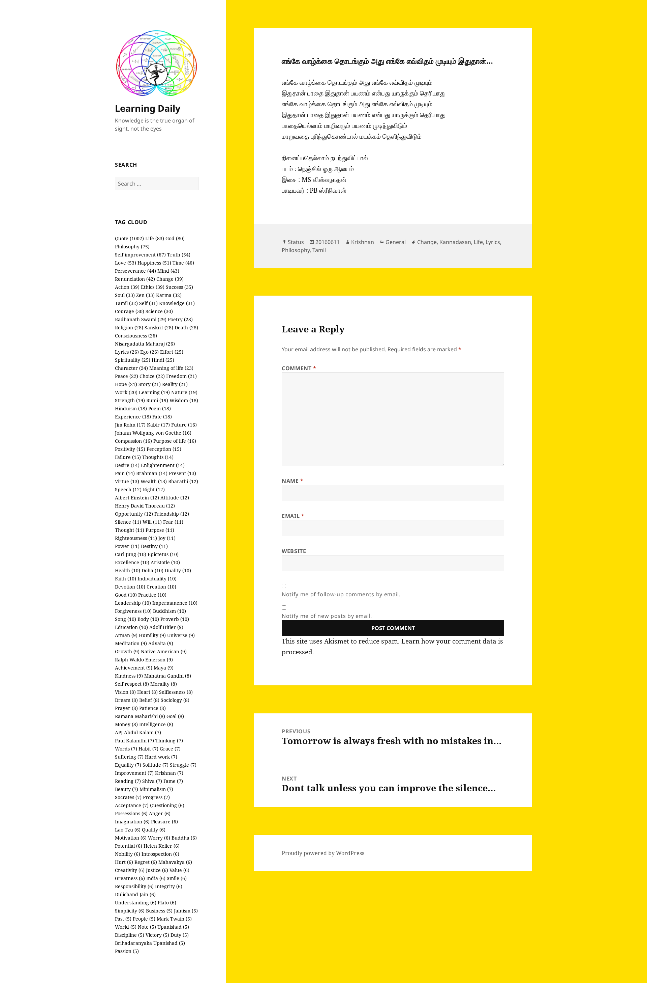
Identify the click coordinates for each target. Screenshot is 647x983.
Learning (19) (154, 392)
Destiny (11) (154, 546)
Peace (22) (126, 376)
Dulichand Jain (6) (135, 894)
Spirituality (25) (132, 360)
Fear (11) (173, 522)
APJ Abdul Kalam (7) (138, 732)
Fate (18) (162, 416)
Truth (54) (178, 254)
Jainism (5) (186, 910)
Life (478, 242)
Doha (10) (152, 570)
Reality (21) (175, 384)
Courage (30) (129, 311)
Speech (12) (128, 489)
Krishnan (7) (169, 773)
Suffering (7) (129, 757)
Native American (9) (164, 651)
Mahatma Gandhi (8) (167, 676)
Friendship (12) (171, 514)
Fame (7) (173, 781)
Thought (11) (129, 530)
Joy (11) (167, 538)
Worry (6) (159, 838)
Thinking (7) (169, 740)
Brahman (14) (151, 473)
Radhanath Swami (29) (140, 319)
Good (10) (126, 595)
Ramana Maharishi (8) (140, 716)
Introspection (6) (160, 854)
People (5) (144, 919)
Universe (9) (181, 635)
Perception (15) (164, 449)
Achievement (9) (133, 667)
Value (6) (179, 870)
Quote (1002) (129, 238)
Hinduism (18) (131, 408)
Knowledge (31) (177, 303)
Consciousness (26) (136, 335)
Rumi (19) (157, 400)
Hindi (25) (163, 360)
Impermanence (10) (174, 603)
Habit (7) (148, 748)
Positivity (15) (130, 449)
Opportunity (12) (134, 514)
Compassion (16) (133, 441)
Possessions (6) (131, 813)
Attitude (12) (174, 497)
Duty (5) (180, 935)
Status (296, 242)
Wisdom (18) (184, 400)
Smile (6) (177, 878)
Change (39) (170, 279)
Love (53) (125, 263)
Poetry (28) (180, 319)
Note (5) (147, 927)
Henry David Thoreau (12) (145, 505)
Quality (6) (153, 829)
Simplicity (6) (130, 910)
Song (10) (125, 619)
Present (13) (182, 473)
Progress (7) (156, 797)
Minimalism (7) (156, 789)
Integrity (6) (168, 886)
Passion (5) (127, 951)
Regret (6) (145, 862)
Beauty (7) (126, 789)
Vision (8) (125, 692)
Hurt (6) (124, 862)
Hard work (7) (161, 757)
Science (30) (159, 311)
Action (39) (127, 287)
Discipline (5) (129, 935)
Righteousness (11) (136, 538)
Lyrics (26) (127, 352)
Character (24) (131, 368)
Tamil (319, 250)
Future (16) (184, 424)
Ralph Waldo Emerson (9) (144, 659)
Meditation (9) (131, 643)
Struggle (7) (183, 765)
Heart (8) (147, 692)
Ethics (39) (152, 287)
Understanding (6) (135, 902)
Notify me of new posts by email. (327, 616)
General (396, 242)
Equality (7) (128, 765)
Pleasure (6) (164, 821)
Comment (299, 368)
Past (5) (123, 919)
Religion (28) (129, 327)
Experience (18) (133, 416)
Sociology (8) (175, 700)
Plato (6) (167, 902)
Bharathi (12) (183, 481)
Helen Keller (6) (162, 846)
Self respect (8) (132, 684)
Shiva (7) (152, 781)
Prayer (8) (126, 708)
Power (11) (127, 546)
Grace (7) (170, 748)
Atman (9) (126, 635)
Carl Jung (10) (130, 554)
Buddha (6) (184, 838)
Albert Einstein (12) (137, 497)
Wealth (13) (154, 481)
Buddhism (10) (169, 611)
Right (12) (154, 489)
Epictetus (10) (163, 554)
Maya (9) (164, 667)
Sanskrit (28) (159, 327)
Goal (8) (175, 716)
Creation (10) (161, 586)
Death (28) (186, 327)
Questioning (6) (167, 805)
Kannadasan (455, 242)
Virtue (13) (127, 481)
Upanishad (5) (173, 927)
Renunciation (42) (135, 279)
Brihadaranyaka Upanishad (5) (150, 943)
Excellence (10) (132, 562)
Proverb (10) (174, 619)
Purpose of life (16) (174, 441)
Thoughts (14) (158, 457)
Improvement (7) (134, 773)
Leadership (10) (133, 603)
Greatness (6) (130, 878)
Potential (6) (128, 846)
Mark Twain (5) (174, 919)
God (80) (175, 238)
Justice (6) (157, 870)
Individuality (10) (157, 578)
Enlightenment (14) (163, 465)
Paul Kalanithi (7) (134, 740)
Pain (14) (125, 473)
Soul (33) (125, 295)
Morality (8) (163, 684)
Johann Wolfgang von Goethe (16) (153, 433)
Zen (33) (145, 295)
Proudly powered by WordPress (323, 853)
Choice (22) (152, 376)
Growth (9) (127, 651)
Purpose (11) (160, 530)
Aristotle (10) (165, 562)
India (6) (155, 878)
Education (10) (131, 627)
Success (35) (179, 287)
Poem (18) (159, 408)
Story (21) (149, 384)
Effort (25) (171, 352)
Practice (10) (152, 595)
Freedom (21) (181, 376)
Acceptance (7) (132, 805)
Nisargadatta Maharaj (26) (145, 343)
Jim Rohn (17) (130, 424)
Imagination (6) (132, 821)
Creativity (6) (130, 870)
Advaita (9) (160, 643)
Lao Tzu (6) (128, 829)
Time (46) (183, 263)
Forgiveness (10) (133, 611)
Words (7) (126, 748)
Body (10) (148, 619)
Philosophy (296, 250)
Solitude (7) (155, 765)
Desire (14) (127, 465)
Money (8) (126, 724)
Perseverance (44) (135, 271)
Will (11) (152, 522)
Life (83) (154, 238)
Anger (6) (160, 813)
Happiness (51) (154, 263)
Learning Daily (147, 108)
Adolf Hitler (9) (166, 627)
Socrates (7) (128, 797)
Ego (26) (149, 352)
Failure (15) (128, 457)
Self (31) (148, 303)
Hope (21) (126, 384)
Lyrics (493, 242)
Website (294, 551)
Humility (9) (152, 635)
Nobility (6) (127, 854)
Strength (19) (130, 400)
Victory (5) (157, 935)
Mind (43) (168, 271)
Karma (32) (169, 295)
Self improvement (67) (140, 254)
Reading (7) (128, 781)
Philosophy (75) (132, 246)
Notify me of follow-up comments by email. (341, 594)
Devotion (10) (130, 586)
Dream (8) (126, 700)
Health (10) (127, 570)
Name (293, 481)
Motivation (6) (131, 838)
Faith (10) (125, 578)
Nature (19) (184, 392)
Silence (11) (128, 522)
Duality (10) (178, 570)
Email (293, 516)
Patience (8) (152, 708)
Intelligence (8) (156, 724)
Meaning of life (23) (171, 368)
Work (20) (126, 392)
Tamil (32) (126, 303)
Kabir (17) (158, 424)
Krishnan (362, 242)
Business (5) (159, 910)
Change (427, 242)
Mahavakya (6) (175, 862)
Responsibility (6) (134, 886)
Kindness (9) (129, 676)
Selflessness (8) (176, 692)
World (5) (125, 927)
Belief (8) (149, 700)
